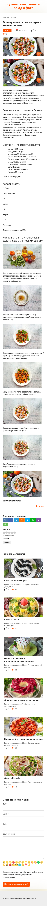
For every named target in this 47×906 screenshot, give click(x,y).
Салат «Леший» (12, 778)
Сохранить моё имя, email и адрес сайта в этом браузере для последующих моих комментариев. (23, 874)
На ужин (7, 542)
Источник (40, 506)
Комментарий (9, 834)
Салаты (7, 30)
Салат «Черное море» (15, 580)
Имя (5, 804)
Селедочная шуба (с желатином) (21, 700)
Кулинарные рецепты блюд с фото (23, 6)
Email (5, 814)
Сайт (5, 824)
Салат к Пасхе (11, 619)
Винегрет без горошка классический (23, 739)
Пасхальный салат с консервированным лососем (19, 659)
